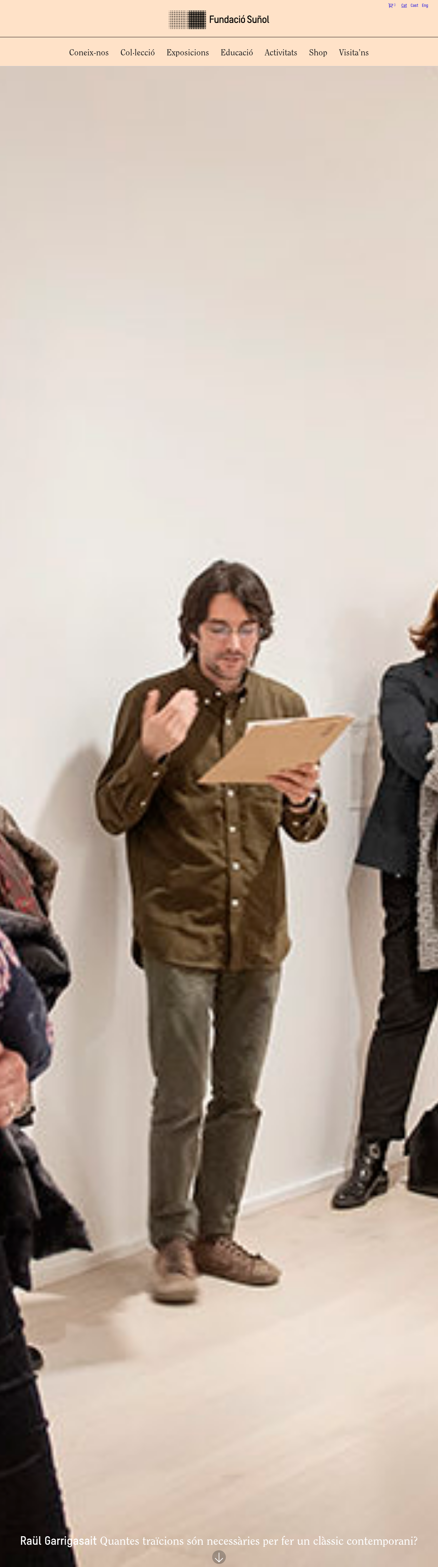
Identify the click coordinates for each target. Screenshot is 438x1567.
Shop (318, 53)
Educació (237, 53)
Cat (404, 6)
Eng (425, 6)
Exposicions (188, 53)
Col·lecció (137, 53)
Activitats (281, 53)
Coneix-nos (89, 53)
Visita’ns (354, 53)
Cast (414, 6)
